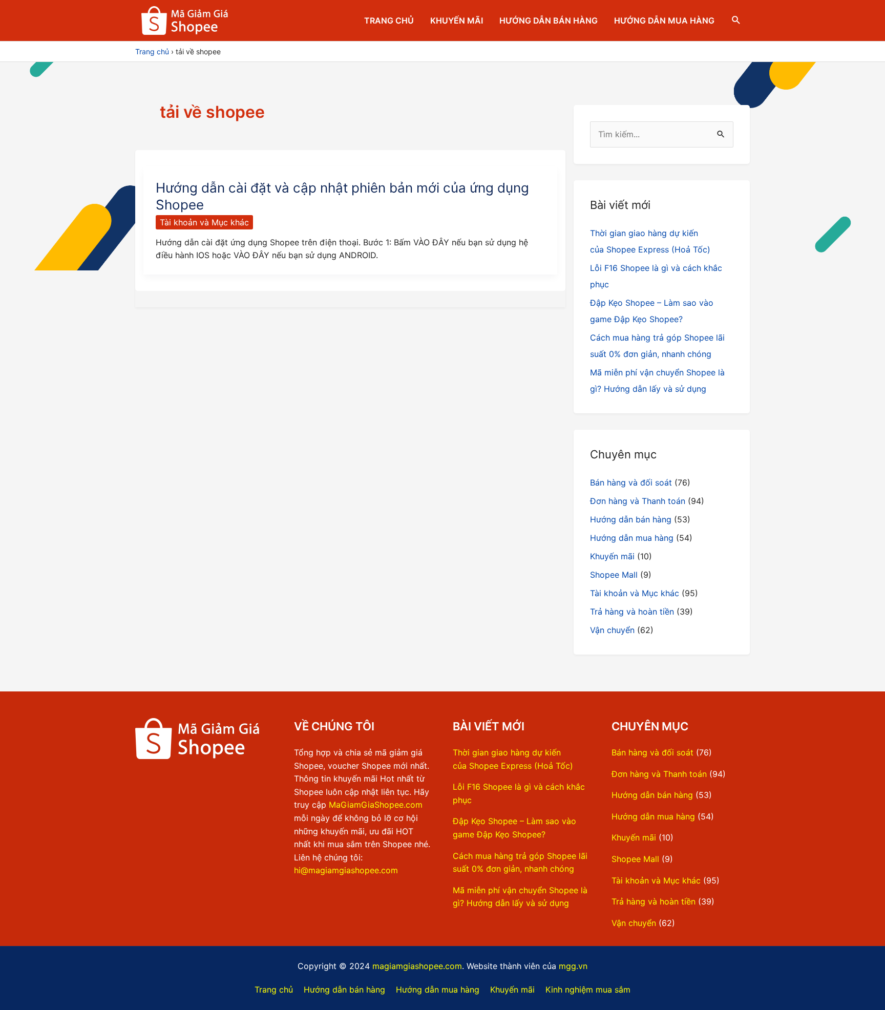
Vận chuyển (612, 630)
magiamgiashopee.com (417, 966)
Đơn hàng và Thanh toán (637, 501)
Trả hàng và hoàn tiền (632, 611)
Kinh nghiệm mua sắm (587, 989)
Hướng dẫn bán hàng (548, 20)
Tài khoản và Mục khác (204, 222)
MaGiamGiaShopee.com (376, 804)
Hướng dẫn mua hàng (664, 20)
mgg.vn (573, 966)
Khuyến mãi (456, 20)
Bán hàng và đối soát (631, 482)
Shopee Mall (614, 575)
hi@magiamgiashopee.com (346, 870)
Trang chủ (389, 20)
